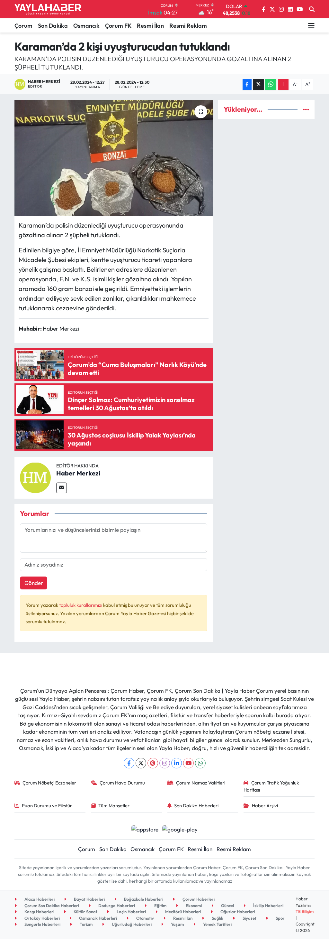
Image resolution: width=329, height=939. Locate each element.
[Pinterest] (152, 763)
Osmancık (86, 25)
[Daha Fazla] (283, 84)
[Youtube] (188, 763)
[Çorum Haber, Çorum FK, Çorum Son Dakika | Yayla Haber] (47, 9)
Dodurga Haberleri (116, 905)
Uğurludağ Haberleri (131, 924)
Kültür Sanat (85, 911)
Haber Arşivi (265, 806)
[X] (141, 763)
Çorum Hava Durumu (122, 783)
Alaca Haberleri (39, 899)
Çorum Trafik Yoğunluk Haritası (271, 786)
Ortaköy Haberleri (41, 918)
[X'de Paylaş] (258, 84)
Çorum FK (118, 25)
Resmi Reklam (188, 25)
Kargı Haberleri (38, 911)
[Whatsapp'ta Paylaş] (270, 84)
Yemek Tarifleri (217, 924)
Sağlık (217, 918)
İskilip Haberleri (267, 905)
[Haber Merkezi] (35, 477)
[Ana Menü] (311, 25)
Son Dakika (53, 25)
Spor (280, 918)
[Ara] (312, 9)
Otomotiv (144, 918)
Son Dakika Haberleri (196, 806)
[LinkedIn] (176, 763)
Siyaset (249, 918)
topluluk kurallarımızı (81, 605)
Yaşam (177, 924)
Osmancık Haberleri (97, 918)
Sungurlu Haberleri (41, 924)
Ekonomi (193, 905)
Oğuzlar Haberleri (237, 911)
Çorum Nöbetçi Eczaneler (49, 783)
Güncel (227, 905)
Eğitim (159, 905)
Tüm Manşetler (113, 806)
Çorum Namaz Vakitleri (200, 783)
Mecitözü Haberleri (182, 911)
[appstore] (145, 828)
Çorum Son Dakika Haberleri (51, 905)
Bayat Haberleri (89, 899)
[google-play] (180, 828)
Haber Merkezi (78, 473)
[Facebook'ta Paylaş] (247, 84)
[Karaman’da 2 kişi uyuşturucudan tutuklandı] (113, 158)
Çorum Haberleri (198, 899)
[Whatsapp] (200, 763)
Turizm (86, 924)
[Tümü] (306, 109)
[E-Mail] (61, 488)
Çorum (23, 25)
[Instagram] (164, 763)
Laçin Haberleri (131, 911)
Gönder (33, 582)
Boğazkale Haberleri (143, 899)
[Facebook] (129, 763)
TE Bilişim (305, 911)
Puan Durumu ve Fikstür (47, 806)
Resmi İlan (150, 25)
